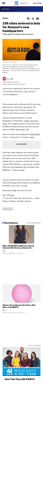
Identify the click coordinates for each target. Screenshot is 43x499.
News (5, 18)
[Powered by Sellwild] (37, 345)
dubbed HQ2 (35, 134)
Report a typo (8, 209)
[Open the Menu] (3, 3)
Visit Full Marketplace (33, 223)
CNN (11, 79)
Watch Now (37, 3)
